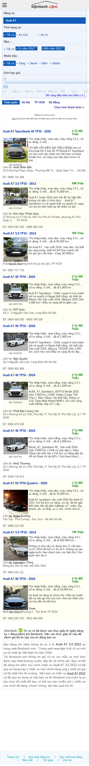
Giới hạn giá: (12, 72)
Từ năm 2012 (26, 48)
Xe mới (23, 34)
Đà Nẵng (54, 102)
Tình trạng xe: (13, 27)
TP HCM (39, 102)
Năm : (7, 41)
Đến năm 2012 (52, 48)
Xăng (22, 63)
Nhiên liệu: (11, 55)
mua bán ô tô (63, 648)
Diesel (33, 63)
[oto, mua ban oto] (44, 4)
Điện (44, 63)
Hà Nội (26, 102)
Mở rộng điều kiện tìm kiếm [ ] (65, 95)
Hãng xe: (9, 13)
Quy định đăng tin (39, 757)
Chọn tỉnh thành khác (68, 107)
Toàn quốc (11, 102)
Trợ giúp (48, 760)
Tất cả (10, 34)
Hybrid (56, 63)
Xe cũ (44, 34)
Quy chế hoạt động (70, 757)
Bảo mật (27, 760)
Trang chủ (13, 757)
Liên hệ (67, 760)
